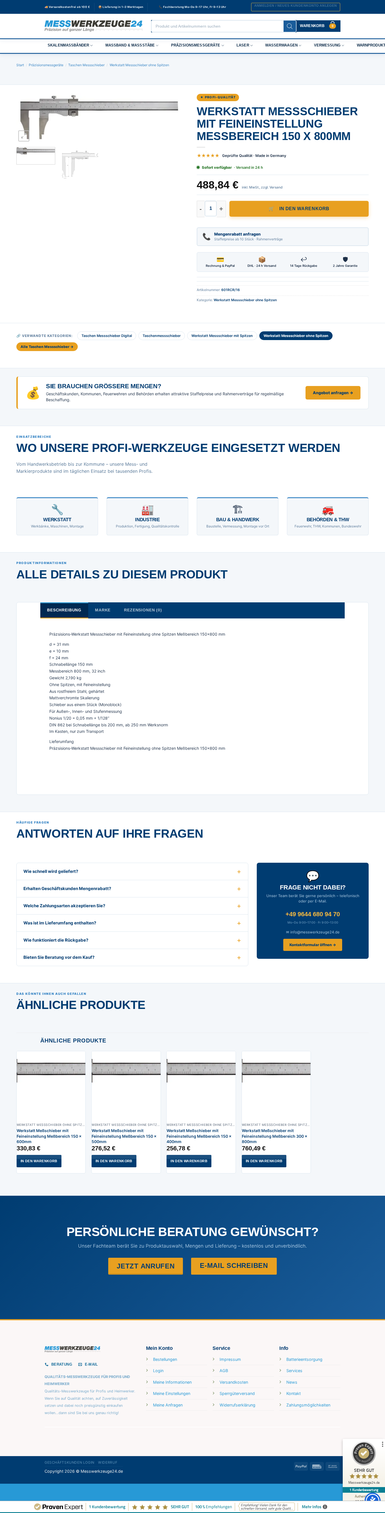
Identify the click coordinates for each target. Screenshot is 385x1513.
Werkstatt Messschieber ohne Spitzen (139, 65)
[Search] (290, 26)
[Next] (178, 118)
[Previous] (27, 118)
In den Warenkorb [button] (39, 1161)
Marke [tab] (102, 610)
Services (294, 1370)
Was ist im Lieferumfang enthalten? (59, 923)
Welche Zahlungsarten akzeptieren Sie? (64, 905)
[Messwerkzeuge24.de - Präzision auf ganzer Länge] (94, 26)
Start (20, 65)
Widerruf (107, 1462)
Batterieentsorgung (304, 1359)
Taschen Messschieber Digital (106, 336)
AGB (224, 1370)
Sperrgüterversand (237, 1393)
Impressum (230, 1359)
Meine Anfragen (168, 1405)
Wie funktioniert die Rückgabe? (55, 940)
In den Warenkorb (304, 208)
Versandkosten (234, 1382)
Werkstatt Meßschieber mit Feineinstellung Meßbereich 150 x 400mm (199, 1136)
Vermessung (327, 45)
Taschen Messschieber (86, 65)
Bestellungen (165, 1359)
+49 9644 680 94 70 (313, 914)
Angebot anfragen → (333, 392)
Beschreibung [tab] (64, 610)
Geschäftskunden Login (69, 1462)
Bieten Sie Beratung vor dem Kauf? (58, 957)
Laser (242, 45)
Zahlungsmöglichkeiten (308, 1405)
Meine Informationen (172, 1382)
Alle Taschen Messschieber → (47, 347)
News (291, 1382)
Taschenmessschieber (162, 336)
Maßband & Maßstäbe (130, 45)
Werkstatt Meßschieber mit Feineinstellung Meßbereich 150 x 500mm (124, 1136)
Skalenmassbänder (68, 45)
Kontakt (293, 1393)
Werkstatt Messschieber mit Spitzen (222, 336)
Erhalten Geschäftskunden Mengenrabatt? (67, 888)
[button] (295, 7)
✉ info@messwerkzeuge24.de (313, 932)
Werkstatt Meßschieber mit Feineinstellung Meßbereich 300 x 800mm (274, 1136)
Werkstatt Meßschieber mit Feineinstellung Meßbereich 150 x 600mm (49, 1136)
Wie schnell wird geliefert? (50, 871)
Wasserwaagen (281, 45)
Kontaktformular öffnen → (312, 944)
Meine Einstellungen (171, 1393)
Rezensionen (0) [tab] (143, 610)
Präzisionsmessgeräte (195, 45)
